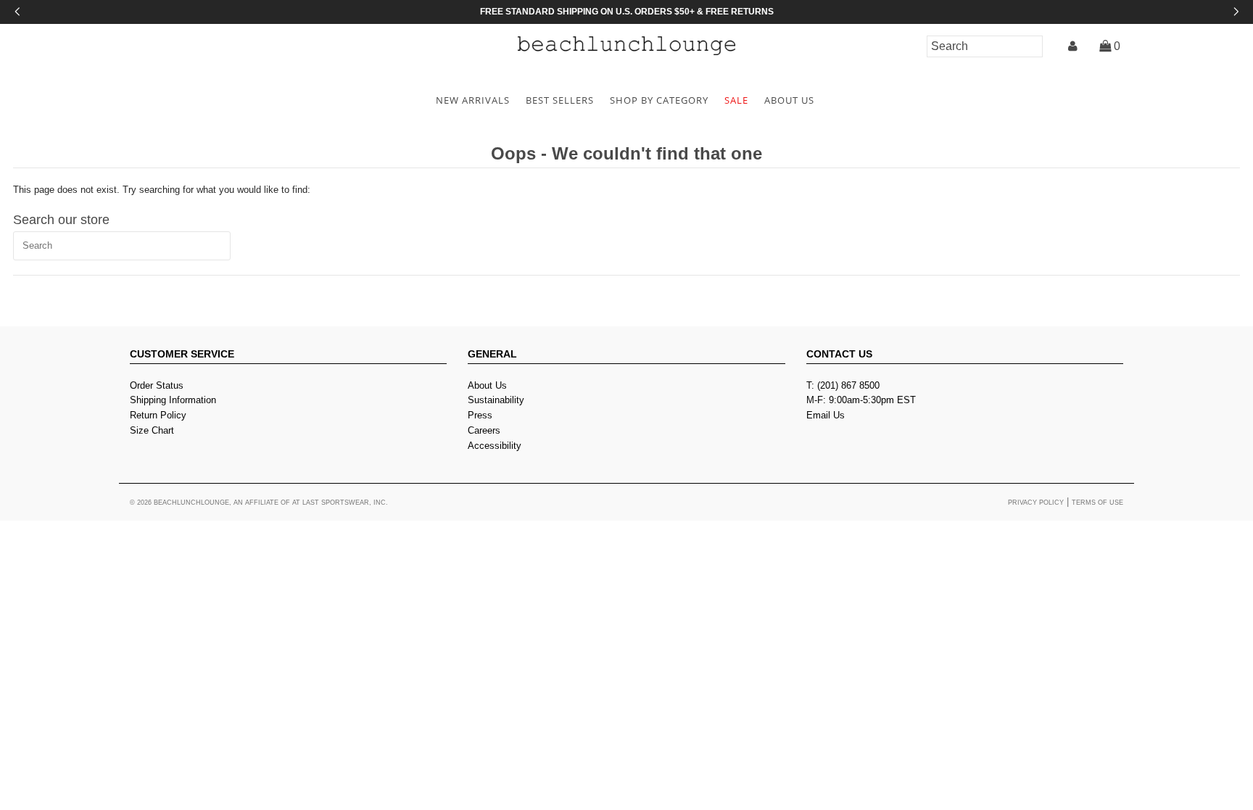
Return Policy (158, 415)
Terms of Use (1097, 502)
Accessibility (494, 445)
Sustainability (496, 399)
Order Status (156, 385)
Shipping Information (173, 399)
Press (480, 415)
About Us (487, 385)
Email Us (825, 415)
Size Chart (152, 430)
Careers (484, 430)
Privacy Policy (1036, 502)
